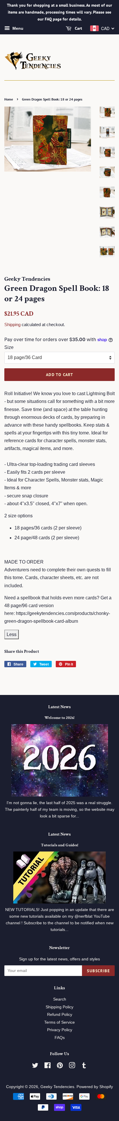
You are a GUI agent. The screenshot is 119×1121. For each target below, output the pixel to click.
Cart (78, 28)
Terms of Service (59, 1022)
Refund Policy (59, 1014)
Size (9, 347)
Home (8, 99)
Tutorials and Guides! (59, 845)
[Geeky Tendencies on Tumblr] (84, 1066)
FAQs (60, 1038)
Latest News (59, 707)
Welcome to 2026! (59, 717)
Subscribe (98, 970)
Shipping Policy (59, 1007)
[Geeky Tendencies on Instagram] (72, 1066)
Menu (17, 28)
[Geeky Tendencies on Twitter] (35, 1066)
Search (59, 999)
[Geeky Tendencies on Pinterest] (60, 1066)
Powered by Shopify (95, 1087)
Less (11, 634)
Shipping (12, 324)
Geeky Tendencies (57, 1087)
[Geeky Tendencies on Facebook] (47, 1066)
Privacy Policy (59, 1030)
